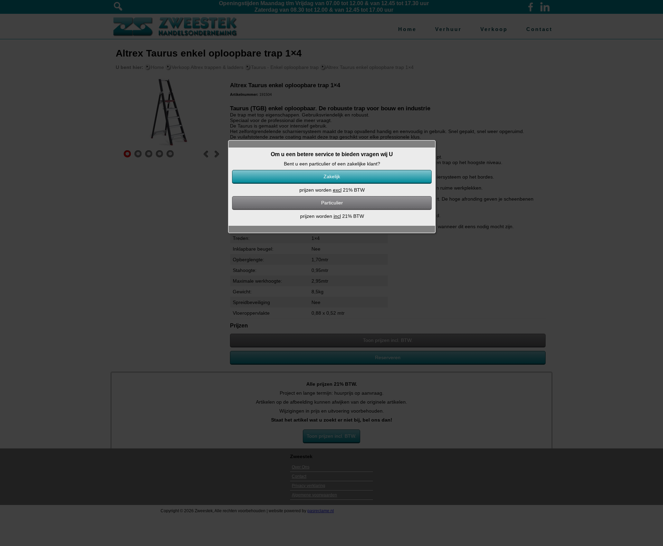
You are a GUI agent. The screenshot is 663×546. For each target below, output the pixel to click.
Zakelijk (332, 176)
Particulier (332, 202)
